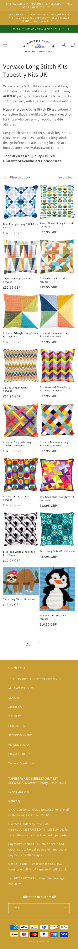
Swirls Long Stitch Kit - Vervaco (57, 551)
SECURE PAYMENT (20, 735)
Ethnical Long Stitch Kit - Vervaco (54, 280)
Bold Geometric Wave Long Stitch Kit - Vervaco (55, 389)
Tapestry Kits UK (43, 941)
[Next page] (50, 642)
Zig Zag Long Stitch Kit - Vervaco (16, 389)
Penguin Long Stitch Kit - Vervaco (54, 617)
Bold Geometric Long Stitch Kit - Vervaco (57, 498)
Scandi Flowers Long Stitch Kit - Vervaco (57, 225)
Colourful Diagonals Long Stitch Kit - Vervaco (17, 444)
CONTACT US (16, 726)
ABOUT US (15, 707)
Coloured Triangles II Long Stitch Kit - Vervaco (54, 334)
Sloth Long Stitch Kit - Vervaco (20, 599)
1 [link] (28, 642)
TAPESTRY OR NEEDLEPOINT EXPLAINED (34, 679)
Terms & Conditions (21, 763)
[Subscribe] (64, 908)
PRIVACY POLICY (19, 754)
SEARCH (13, 697)
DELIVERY (14, 716)
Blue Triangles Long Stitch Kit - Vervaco (20, 225)
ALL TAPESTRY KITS (20, 688)
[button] (5, 44)
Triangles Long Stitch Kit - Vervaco (17, 280)
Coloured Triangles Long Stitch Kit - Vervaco (20, 335)
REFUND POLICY (19, 744)
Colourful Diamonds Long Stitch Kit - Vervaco (54, 443)
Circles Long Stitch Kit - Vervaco (16, 498)
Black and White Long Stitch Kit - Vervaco (19, 553)
